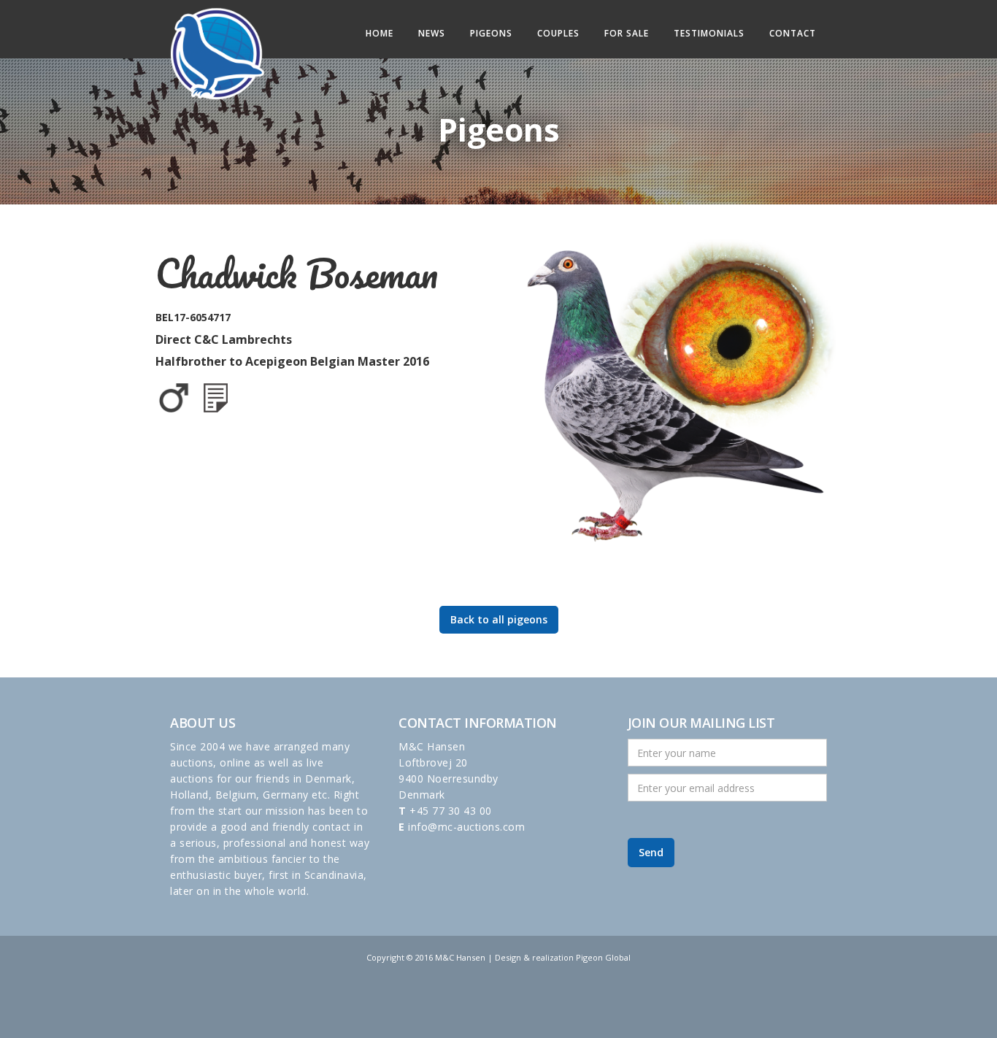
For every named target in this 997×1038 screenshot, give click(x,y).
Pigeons (491, 33)
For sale (626, 33)
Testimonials (709, 33)
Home (379, 33)
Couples (558, 33)
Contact (792, 33)
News (431, 33)
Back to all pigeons (498, 619)
